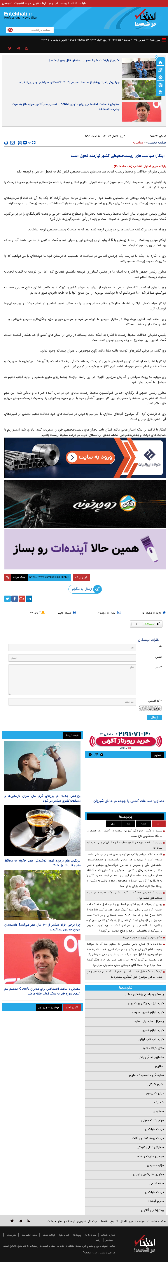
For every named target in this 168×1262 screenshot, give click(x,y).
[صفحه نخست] (160, 62)
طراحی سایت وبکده (150, 1156)
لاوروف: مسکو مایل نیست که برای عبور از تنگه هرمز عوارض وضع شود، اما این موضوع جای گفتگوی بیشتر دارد (124, 974)
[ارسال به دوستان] (12, 142)
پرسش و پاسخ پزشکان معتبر (144, 994)
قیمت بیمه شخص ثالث (148, 1138)
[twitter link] (12, 1220)
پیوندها (64, 3)
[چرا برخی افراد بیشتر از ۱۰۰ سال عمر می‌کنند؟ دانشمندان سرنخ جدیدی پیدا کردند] (42, 895)
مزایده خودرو (155, 1165)
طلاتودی (158, 1111)
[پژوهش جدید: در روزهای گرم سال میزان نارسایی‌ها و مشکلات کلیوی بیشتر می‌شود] (42, 766)
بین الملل (126, 1221)
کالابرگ (159, 1102)
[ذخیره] (20, 142)
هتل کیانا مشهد (153, 1048)
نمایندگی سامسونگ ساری (146, 1075)
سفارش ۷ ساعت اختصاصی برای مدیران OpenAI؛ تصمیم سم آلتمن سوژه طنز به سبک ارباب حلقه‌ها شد (65, 107)
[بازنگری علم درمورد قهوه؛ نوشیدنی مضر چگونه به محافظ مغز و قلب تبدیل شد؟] (42, 830)
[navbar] (164, 40)
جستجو (109, 1240)
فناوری (81, 1221)
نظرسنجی (7, 3)
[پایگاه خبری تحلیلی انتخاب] (147, 20)
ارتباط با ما (90, 1235)
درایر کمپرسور (155, 1093)
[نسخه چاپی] (6, 142)
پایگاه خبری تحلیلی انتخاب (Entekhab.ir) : (139, 166)
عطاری (159, 1066)
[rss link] (29, 1220)
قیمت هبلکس (154, 1129)
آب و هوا (53, 3)
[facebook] (14, 599)
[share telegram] (18, 48)
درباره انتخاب (108, 1235)
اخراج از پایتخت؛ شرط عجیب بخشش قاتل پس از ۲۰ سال (83, 60)
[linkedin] (29, 599)
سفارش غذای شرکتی (150, 1147)
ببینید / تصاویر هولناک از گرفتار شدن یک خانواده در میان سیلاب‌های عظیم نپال (124, 895)
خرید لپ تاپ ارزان (151, 1039)
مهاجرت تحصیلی (152, 1120)
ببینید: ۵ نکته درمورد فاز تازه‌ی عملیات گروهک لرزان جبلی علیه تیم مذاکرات (124, 845)
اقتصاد (104, 1221)
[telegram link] (21, 1220)
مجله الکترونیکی (29, 1235)
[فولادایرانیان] (85, 458)
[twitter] (7, 599)
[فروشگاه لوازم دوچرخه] (85, 504)
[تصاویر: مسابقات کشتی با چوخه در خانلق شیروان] (125, 779)
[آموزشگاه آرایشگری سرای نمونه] (85, 549)
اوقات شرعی (39, 3)
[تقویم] (160, 84)
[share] (10, 48)
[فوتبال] (160, 77)
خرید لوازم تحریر (153, 1030)
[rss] (26, 48)
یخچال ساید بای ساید (149, 1021)
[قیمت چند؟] (160, 69)
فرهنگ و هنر (66, 1221)
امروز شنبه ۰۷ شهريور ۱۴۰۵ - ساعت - (136, 40)
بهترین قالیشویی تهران (148, 1174)
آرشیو (98, 1240)
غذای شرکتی (155, 1084)
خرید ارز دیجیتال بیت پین (146, 1003)
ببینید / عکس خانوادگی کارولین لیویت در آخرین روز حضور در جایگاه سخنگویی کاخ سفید (124, 833)
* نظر (159, 667)
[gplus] (22, 599)
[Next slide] (90, 754)
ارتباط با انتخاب (78, 3)
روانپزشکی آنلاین (152, 1210)
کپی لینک (81, 577)
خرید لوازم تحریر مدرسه (148, 1012)
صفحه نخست (156, 142)
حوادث (51, 1221)
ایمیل (158, 657)
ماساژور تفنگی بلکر (151, 1057)
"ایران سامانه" (90, 1253)
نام (160, 646)
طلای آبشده (156, 1201)
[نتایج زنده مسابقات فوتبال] (160, 92)
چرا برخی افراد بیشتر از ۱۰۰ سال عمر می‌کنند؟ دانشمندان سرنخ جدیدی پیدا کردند (68, 82)
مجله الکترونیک (22, 3)
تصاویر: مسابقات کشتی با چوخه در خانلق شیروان (128, 801)
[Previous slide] (101, 754)
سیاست (138, 142)
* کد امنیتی (155, 700)
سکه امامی (156, 1183)
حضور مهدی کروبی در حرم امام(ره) (142, 937)
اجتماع (92, 1221)
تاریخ (114, 1221)
